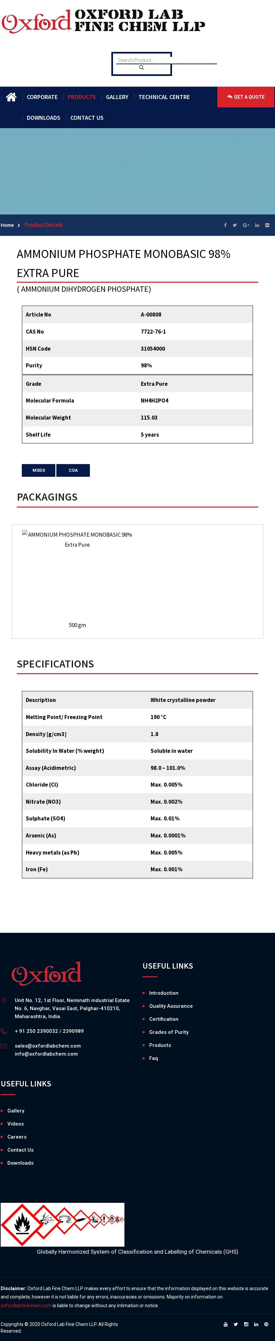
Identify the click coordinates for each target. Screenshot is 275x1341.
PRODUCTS (82, 97)
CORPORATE (42, 97)
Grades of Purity (168, 1032)
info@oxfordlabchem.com (46, 1054)
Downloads (9, 1163)
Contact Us (20, 1150)
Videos (9, 1124)
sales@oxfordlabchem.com (48, 1046)
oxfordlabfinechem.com (26, 1305)
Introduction (163, 993)
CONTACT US (87, 117)
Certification (163, 1019)
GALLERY (117, 97)
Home (7, 225)
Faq (153, 1058)
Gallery (9, 1111)
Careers (9, 1137)
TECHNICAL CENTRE (164, 97)
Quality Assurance (171, 1006)
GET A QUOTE (249, 97)
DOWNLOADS (43, 117)
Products (160, 1045)
